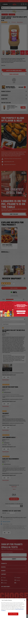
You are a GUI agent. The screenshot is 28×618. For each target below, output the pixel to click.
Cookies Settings (13, 613)
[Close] (24, 600)
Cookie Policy (17, 609)
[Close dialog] (27, 302)
